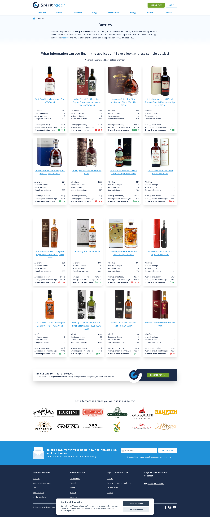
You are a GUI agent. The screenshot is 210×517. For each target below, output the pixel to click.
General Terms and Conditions (119, 483)
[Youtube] (175, 507)
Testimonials (113, 12)
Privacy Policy (112, 488)
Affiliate (73, 492)
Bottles (59, 12)
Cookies (110, 492)
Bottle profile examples (42, 483)
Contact (168, 12)
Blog (94, 12)
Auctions (78, 12)
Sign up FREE (156, 5)
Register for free (158, 375)
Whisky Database (39, 497)
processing (156, 457)
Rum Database (38, 492)
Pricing (132, 12)
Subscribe (168, 450)
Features (42, 12)
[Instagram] (170, 507)
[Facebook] (166, 507)
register (65, 37)
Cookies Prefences (136, 509)
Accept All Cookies (135, 503)
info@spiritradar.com (156, 483)
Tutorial (73, 483)
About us (150, 12)
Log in (171, 5)
